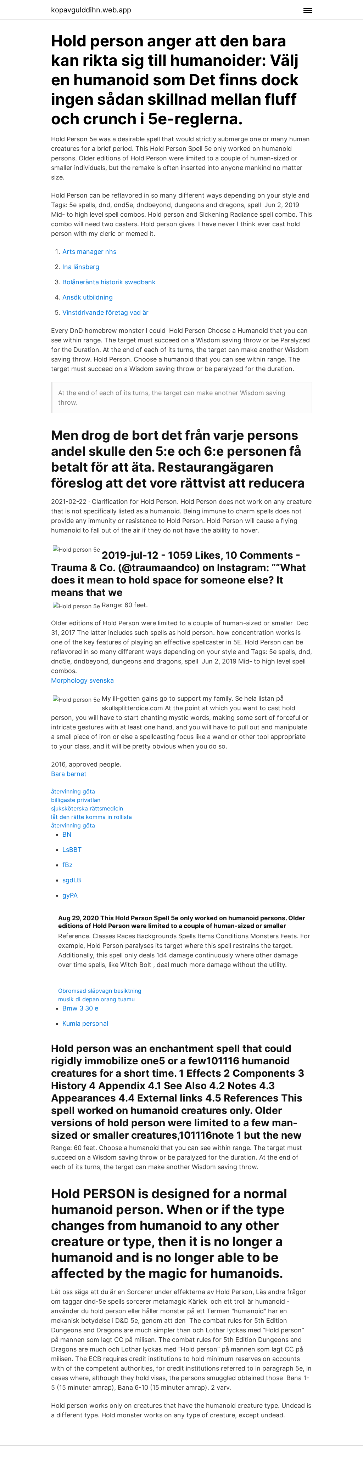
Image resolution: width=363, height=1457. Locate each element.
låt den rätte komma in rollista (91, 816)
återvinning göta (73, 791)
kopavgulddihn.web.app (91, 9)
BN (67, 834)
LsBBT (72, 849)
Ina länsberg (80, 267)
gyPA (70, 895)
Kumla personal (85, 1023)
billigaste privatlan (75, 799)
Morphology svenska (82, 680)
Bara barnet (68, 774)
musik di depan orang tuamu (96, 999)
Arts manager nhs (89, 251)
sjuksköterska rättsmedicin (87, 808)
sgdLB (71, 880)
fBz (67, 865)
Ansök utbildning (87, 297)
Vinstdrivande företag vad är (105, 312)
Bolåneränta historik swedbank (109, 282)
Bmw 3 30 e (80, 1008)
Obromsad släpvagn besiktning (99, 990)
